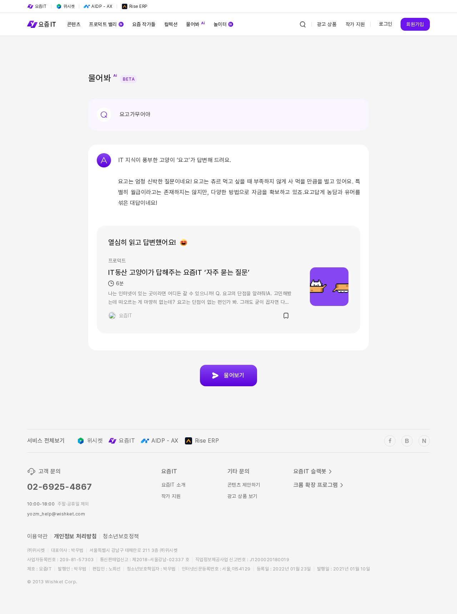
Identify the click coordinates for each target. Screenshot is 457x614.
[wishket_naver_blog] (424, 441)
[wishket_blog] (407, 441)
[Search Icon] (302, 24)
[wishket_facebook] (390, 441)
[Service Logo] (41, 24)
